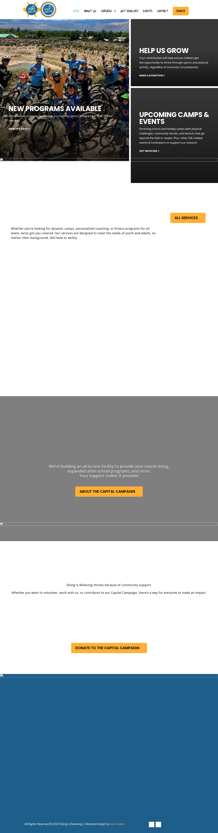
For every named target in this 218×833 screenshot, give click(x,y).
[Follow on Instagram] (158, 824)
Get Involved (129, 11)
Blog (104, 786)
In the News (110, 779)
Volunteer (39, 609)
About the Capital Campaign (107, 491)
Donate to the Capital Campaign (107, 647)
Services (106, 11)
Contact (162, 11)
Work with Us (112, 609)
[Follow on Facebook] (151, 824)
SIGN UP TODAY (18, 129)
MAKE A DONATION (151, 75)
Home (76, 11)
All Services (186, 217)
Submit (17, 814)
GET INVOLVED (148, 151)
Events (147, 11)
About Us (90, 11)
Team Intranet (112, 792)
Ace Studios (117, 824)
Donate (180, 11)
